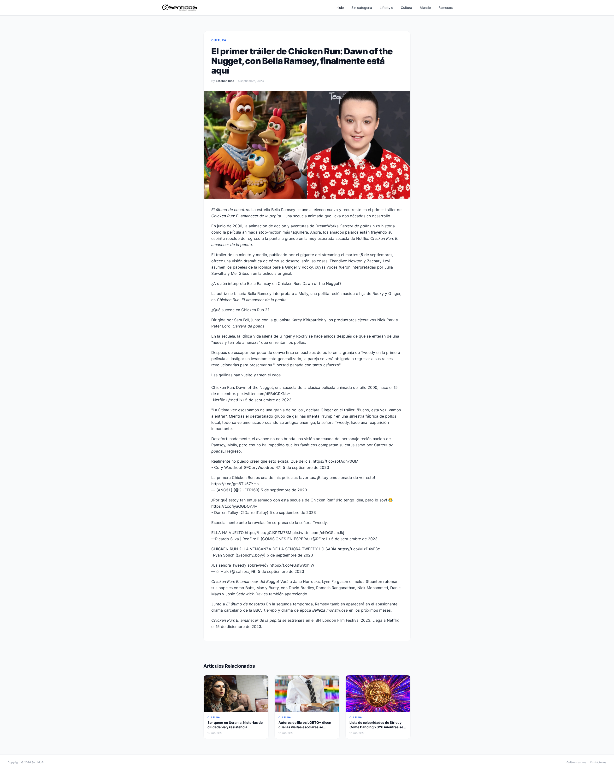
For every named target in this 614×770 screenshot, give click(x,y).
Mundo (425, 8)
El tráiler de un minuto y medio (239, 254)
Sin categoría (361, 8)
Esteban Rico (225, 81)
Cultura (406, 8)
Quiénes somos (576, 762)
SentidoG (37, 762)
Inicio (340, 8)
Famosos (445, 8)
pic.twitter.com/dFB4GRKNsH (263, 393)
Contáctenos (598, 762)
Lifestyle (386, 8)
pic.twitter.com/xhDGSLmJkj (318, 532)
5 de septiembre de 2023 (268, 399)
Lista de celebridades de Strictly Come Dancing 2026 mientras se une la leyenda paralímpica (376, 727)
